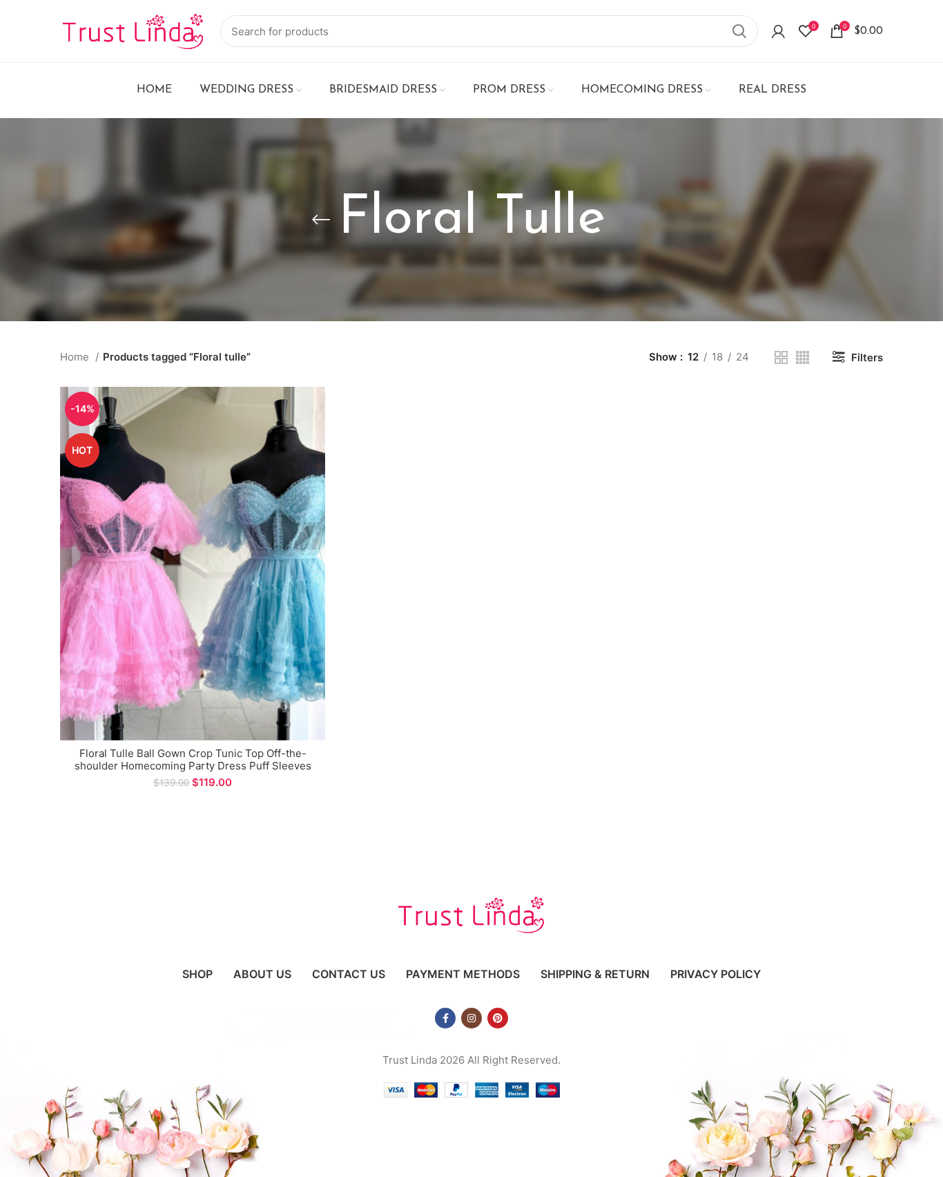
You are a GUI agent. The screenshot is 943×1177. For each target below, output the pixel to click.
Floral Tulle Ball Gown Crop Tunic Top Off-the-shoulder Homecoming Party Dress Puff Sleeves (193, 759)
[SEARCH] (739, 31)
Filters (867, 357)
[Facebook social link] (445, 1018)
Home (76, 356)
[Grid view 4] (802, 357)
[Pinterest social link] (497, 1018)
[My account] (778, 31)
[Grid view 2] (781, 357)
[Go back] (321, 219)
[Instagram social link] (471, 1018)
